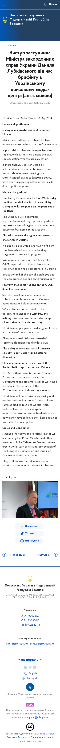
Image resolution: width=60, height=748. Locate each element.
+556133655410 (30, 620)
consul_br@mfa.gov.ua (42, 644)
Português (33, 678)
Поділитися (31, 526)
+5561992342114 (30, 625)
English (33, 673)
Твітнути (29, 533)
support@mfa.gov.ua (37, 717)
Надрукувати (32, 541)
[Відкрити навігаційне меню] (4, 4)
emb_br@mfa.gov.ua (17, 644)
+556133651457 (30, 616)
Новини (12, 45)
